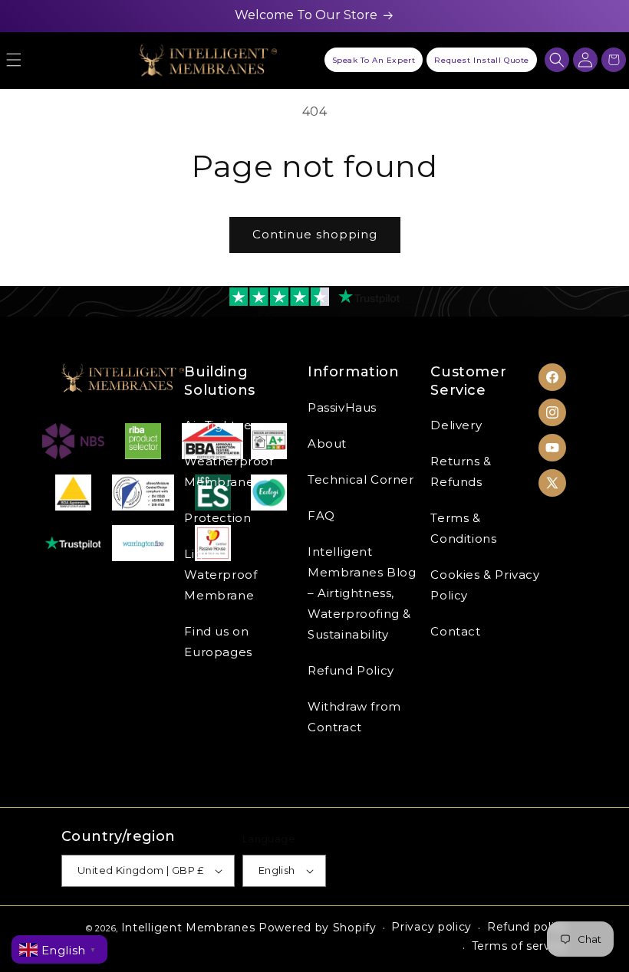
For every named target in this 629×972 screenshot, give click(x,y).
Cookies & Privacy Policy (484, 585)
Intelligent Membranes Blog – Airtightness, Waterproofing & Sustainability (362, 593)
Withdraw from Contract (354, 716)
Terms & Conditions (463, 528)
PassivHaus (342, 407)
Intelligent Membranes (188, 927)
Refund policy (527, 927)
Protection (217, 518)
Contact (455, 631)
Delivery (456, 425)
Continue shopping (314, 234)
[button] (557, 60)
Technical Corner (361, 479)
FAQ (321, 515)
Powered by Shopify (318, 927)
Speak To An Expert (374, 60)
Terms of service (520, 946)
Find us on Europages (218, 641)
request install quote (481, 60)
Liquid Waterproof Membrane (220, 575)
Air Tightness (224, 425)
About (327, 443)
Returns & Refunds (460, 471)
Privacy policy (431, 927)
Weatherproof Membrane (228, 471)
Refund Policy (351, 670)
